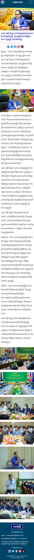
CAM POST (18, 2)
